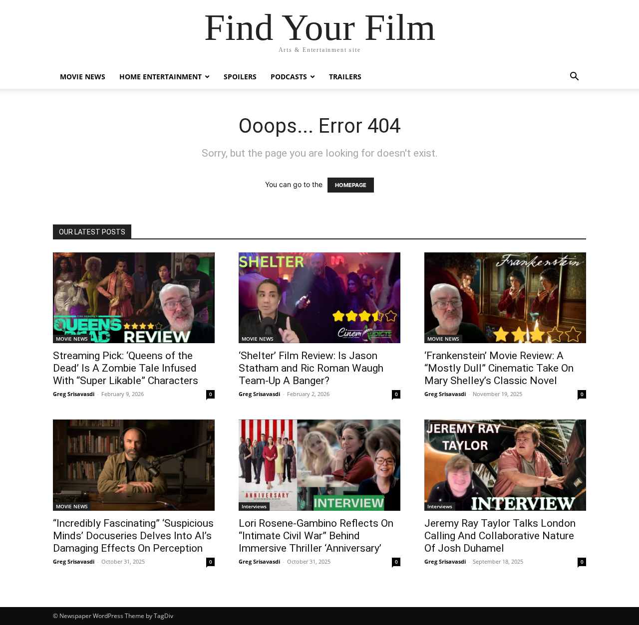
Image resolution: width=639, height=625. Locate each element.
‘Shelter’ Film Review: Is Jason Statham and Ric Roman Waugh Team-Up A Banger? (311, 368)
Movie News (82, 76)
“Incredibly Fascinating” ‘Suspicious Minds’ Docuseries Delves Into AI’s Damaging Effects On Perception (133, 535)
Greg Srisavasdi (73, 394)
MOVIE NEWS (72, 338)
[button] (574, 77)
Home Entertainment (160, 76)
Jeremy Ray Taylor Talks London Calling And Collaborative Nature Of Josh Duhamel (500, 535)
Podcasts (289, 76)
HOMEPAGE (350, 185)
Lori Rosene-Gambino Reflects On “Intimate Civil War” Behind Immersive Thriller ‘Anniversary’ (316, 535)
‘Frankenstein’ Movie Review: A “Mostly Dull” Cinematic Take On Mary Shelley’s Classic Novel (499, 368)
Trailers (345, 76)
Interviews (254, 506)
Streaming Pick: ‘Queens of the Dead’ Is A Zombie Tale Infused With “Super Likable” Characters (125, 368)
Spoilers (240, 76)
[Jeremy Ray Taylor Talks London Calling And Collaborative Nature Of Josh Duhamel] (505, 464)
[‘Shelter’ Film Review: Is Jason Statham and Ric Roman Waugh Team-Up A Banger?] (319, 297)
